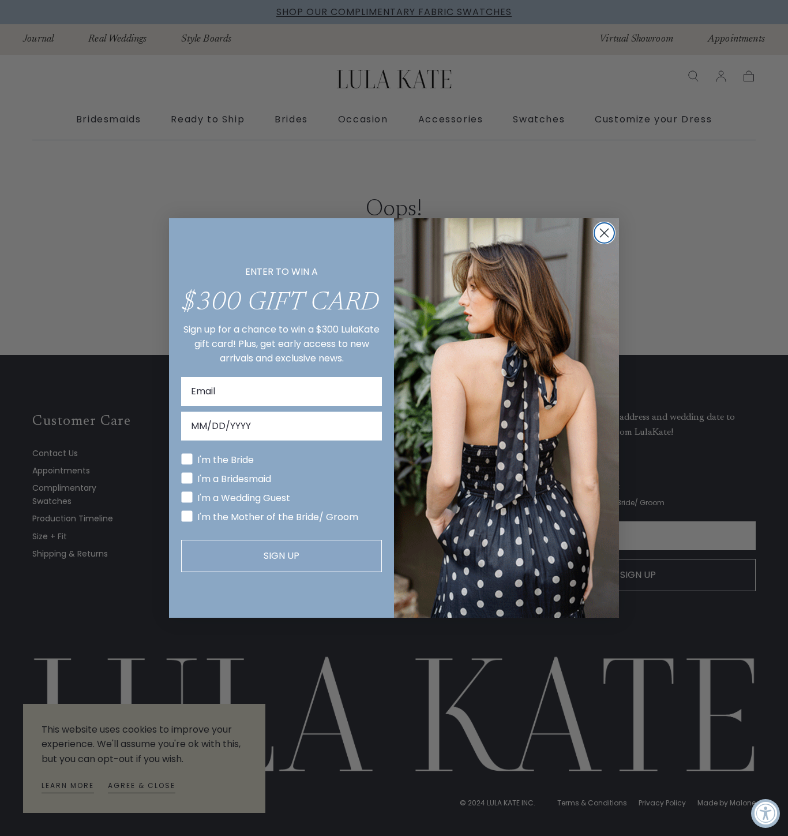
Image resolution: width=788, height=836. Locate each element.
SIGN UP (281, 555)
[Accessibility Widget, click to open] (765, 813)
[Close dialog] (604, 233)
